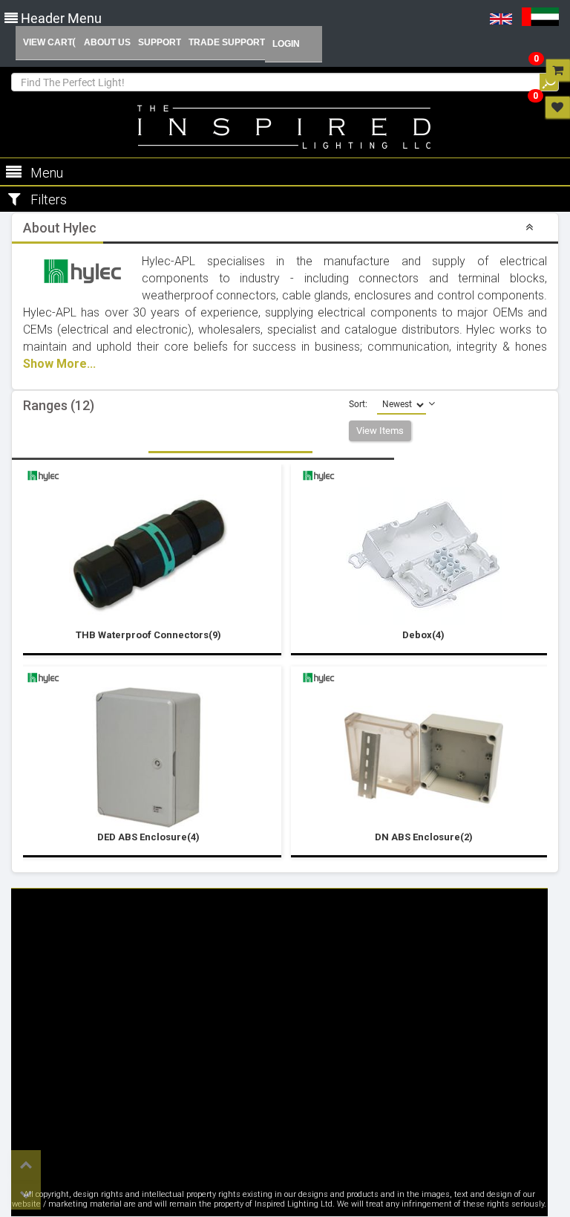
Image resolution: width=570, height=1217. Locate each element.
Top (26, 1165)
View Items (380, 430)
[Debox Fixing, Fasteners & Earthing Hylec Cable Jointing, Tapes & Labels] (424, 556)
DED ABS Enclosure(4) (148, 837)
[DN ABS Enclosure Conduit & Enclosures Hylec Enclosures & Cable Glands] (423, 757)
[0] (557, 69)
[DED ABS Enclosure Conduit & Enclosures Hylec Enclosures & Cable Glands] (148, 757)
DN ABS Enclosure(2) (424, 837)
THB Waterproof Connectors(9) (148, 634)
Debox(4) (423, 634)
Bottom (26, 1195)
